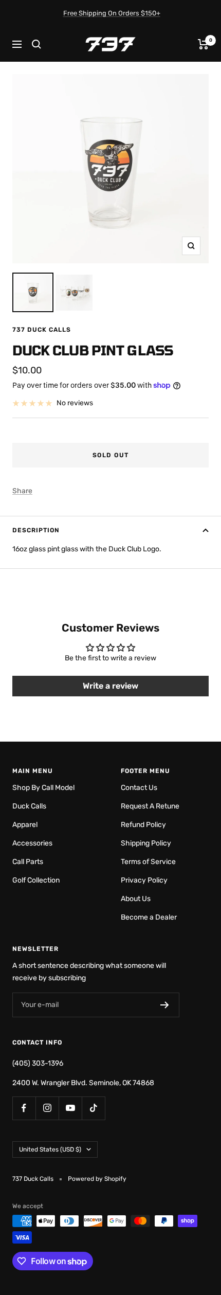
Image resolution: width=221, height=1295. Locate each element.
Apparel (25, 824)
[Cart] (203, 44)
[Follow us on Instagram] (47, 1108)
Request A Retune (150, 806)
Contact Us (139, 787)
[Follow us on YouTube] (70, 1108)
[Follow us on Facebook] (23, 1108)
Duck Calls (29, 806)
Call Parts (27, 861)
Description (36, 530)
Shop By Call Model (43, 787)
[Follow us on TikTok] (93, 1108)
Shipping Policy (146, 843)
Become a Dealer (149, 917)
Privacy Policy (144, 880)
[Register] (164, 1005)
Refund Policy (143, 824)
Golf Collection (36, 880)
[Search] (36, 44)
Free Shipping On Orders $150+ (111, 13)
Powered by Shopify (97, 1178)
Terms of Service (148, 861)
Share (22, 491)
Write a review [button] (110, 686)
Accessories (32, 843)
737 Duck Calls (41, 329)
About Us (136, 898)
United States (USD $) (50, 1149)
